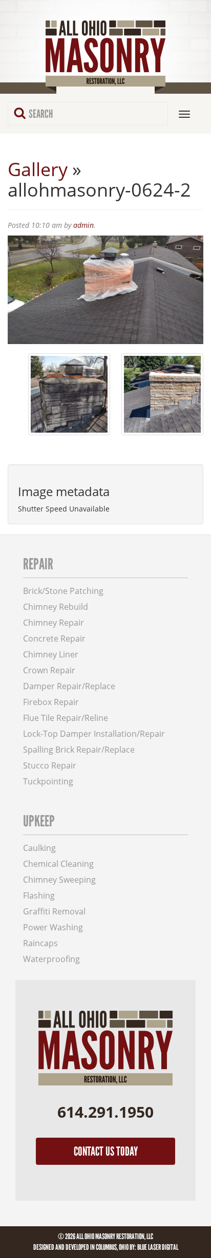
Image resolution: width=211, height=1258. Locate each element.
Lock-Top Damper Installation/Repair (94, 734)
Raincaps (40, 943)
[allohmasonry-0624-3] (69, 394)
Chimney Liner (50, 654)
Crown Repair (49, 670)
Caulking (39, 848)
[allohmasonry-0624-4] (162, 394)
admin (83, 225)
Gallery (38, 169)
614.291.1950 (105, 1111)
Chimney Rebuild (55, 607)
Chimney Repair (53, 622)
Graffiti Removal (54, 911)
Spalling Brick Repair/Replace (79, 749)
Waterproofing (51, 959)
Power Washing (53, 927)
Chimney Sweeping (59, 880)
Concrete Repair (54, 638)
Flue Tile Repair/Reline (65, 718)
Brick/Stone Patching (63, 591)
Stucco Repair (49, 765)
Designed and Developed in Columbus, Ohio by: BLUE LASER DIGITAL (105, 1247)
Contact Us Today (106, 1151)
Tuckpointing (48, 781)
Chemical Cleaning (58, 864)
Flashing (39, 895)
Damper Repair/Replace (69, 686)
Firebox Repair (51, 702)
